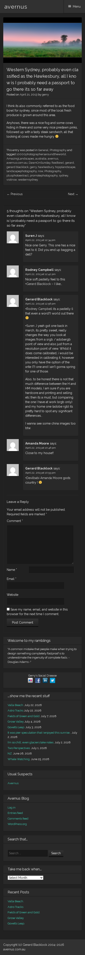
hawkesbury (46, 167)
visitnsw (12, 179)
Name (12, 569)
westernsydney (28, 179)
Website (12, 594)
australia (40, 158)
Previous (15, 194)
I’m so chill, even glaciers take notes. (31, 742)
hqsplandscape (65, 167)
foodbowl (58, 162)
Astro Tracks (15, 710)
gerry (45, 94)
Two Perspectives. (19, 748)
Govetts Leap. (16, 727)
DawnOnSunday (39, 162)
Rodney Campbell (39, 270)
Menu (77, 6)
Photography (58, 150)
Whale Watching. (19, 759)
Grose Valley (16, 721)
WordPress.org (17, 824)
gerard (69, 162)
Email (11, 579)
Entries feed (15, 813)
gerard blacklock (18, 167)
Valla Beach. (16, 705)
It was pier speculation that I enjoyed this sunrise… (39, 732)
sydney (63, 175)
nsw (40, 171)
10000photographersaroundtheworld (41, 154)
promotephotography (44, 175)
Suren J (31, 235)
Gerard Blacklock (38, 284)
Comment (15, 521)
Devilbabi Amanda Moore (44, 478)
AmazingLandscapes (20, 158)
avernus (15, 6)
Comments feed (18, 818)
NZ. (10, 753)
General (43, 150)
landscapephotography (22, 171)
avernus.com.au (17, 162)
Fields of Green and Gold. (24, 716)
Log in (11, 807)
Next (73, 194)
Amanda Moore (37, 443)
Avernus (13, 783)
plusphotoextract (18, 175)
